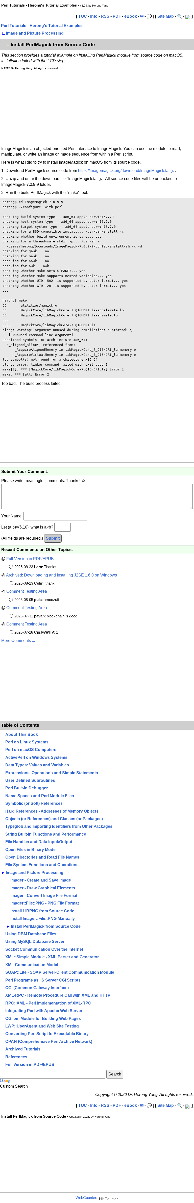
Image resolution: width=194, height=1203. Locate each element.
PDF (117, 16)
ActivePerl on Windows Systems (36, 757)
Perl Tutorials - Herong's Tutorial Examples (42, 25)
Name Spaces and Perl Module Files (39, 796)
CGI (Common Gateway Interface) (37, 988)
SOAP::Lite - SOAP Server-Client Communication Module (59, 972)
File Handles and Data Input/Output (38, 842)
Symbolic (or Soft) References (34, 803)
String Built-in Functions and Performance (45, 834)
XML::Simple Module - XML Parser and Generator (52, 957)
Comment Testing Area (26, 591)
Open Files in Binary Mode (30, 849)
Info (94, 16)
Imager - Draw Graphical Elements (42, 888)
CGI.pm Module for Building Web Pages (43, 1018)
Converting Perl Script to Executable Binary (47, 1034)
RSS (105, 16)
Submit (53, 538)
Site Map (165, 16)
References (16, 1057)
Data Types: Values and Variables (37, 765)
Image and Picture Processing (35, 33)
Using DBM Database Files (30, 934)
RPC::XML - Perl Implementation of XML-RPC (48, 1003)
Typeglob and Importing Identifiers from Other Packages (58, 826)
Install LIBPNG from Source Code (42, 911)
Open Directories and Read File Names (42, 857)
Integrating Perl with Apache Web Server (43, 1011)
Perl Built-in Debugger (26, 788)
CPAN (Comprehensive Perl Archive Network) (48, 1041)
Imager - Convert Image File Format (43, 895)
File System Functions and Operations (42, 865)
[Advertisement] (97, 108)
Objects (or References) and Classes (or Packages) (54, 819)
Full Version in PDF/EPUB (30, 559)
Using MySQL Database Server (34, 941)
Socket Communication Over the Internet (44, 949)
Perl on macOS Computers (30, 749)
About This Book (21, 734)
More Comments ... (18, 640)
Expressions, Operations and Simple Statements (51, 773)
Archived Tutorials (22, 1049)
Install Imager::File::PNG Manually (42, 918)
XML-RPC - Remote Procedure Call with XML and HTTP (57, 995)
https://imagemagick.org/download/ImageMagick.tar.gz (126, 170)
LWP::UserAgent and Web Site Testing (42, 1026)
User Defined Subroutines (30, 780)
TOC (82, 16)
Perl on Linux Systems (26, 742)
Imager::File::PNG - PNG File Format (44, 903)
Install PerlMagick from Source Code (46, 926)
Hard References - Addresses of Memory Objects (52, 811)
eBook (130, 16)
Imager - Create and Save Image (40, 880)
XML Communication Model (31, 965)
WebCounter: (86, 1198)
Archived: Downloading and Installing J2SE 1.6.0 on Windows (61, 575)
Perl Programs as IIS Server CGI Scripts (43, 980)
